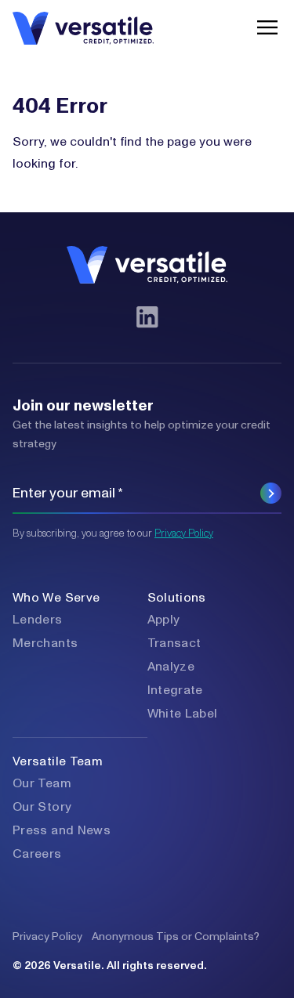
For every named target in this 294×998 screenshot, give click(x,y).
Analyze (171, 666)
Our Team (42, 783)
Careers (37, 854)
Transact (174, 643)
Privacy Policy (183, 534)
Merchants (45, 643)
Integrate (175, 690)
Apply (163, 619)
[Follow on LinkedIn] (147, 316)
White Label (182, 713)
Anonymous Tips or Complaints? (176, 936)
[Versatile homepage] (83, 27)
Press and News (62, 830)
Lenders (38, 619)
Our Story (42, 807)
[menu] (263, 27)
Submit (270, 493)
